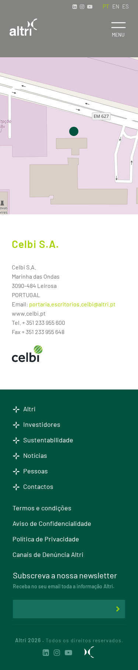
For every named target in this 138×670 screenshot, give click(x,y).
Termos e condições (42, 508)
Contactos (37, 486)
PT (106, 6)
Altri (29, 409)
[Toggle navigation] (118, 25)
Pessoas (35, 471)
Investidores (41, 424)
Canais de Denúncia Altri (48, 554)
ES (125, 6)
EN (115, 6)
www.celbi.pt (29, 313)
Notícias (34, 455)
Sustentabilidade (47, 440)
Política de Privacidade (46, 539)
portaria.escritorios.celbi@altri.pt (72, 303)
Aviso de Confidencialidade (52, 523)
